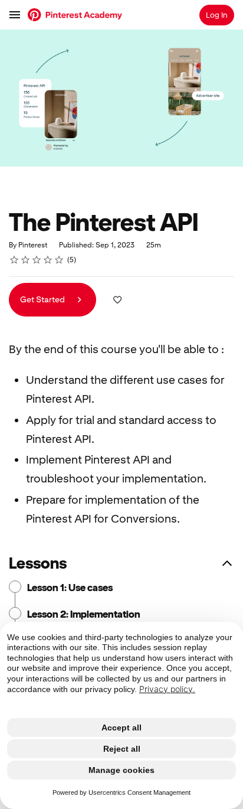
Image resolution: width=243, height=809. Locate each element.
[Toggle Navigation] (15, 14)
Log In (217, 15)
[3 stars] (36, 260)
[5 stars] (59, 260)
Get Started (43, 299)
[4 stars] (48, 260)
